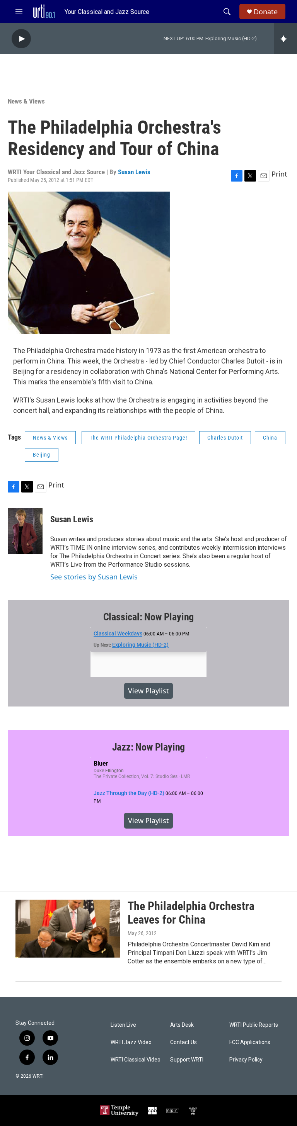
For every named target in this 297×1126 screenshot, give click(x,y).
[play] (21, 38)
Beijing (41, 455)
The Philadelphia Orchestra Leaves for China (191, 912)
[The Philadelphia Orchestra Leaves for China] (67, 929)
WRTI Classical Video (135, 1060)
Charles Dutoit (225, 438)
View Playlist (148, 690)
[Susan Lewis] (25, 531)
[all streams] (285, 38)
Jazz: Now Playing (148, 747)
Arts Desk (182, 1025)
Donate (266, 12)
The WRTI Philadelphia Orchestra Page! (138, 438)
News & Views (26, 101)
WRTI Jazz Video (131, 1042)
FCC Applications (249, 1042)
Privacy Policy (246, 1060)
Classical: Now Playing (148, 617)
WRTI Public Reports (253, 1025)
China (270, 438)
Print (279, 173)
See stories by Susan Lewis (94, 576)
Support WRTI (186, 1060)
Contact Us (183, 1042)
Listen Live (123, 1025)
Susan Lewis (134, 172)
